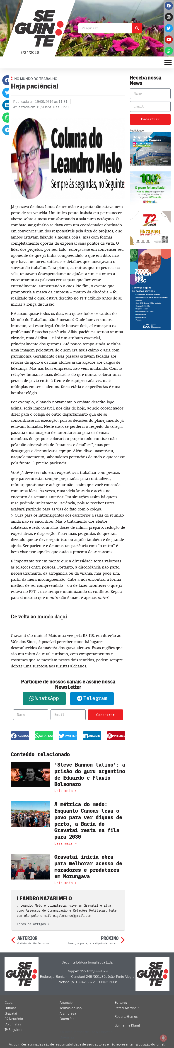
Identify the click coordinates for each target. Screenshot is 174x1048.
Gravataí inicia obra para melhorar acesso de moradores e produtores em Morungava (88, 867)
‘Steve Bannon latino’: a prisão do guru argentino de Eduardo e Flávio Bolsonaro (89, 774)
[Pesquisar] (137, 28)
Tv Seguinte (13, 1030)
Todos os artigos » (33, 924)
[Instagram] (169, 17)
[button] (7, 80)
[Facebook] (169, 6)
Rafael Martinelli (126, 1008)
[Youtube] (169, 39)
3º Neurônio (14, 1019)
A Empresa (68, 1013)
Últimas (11, 1008)
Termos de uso (71, 1008)
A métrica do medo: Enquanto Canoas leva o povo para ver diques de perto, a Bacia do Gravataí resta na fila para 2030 (88, 820)
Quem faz (67, 1019)
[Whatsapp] (169, 51)
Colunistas (13, 1024)
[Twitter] (169, 28)
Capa (8, 1003)
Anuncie (66, 1003)
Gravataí (11, 1013)
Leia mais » (65, 791)
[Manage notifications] (163, 1038)
